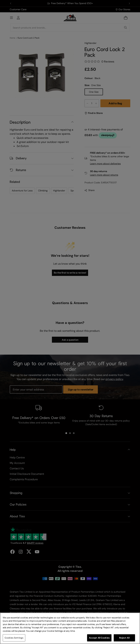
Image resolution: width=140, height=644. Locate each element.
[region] (70, 628)
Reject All (124, 637)
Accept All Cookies (99, 637)
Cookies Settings (14, 637)
